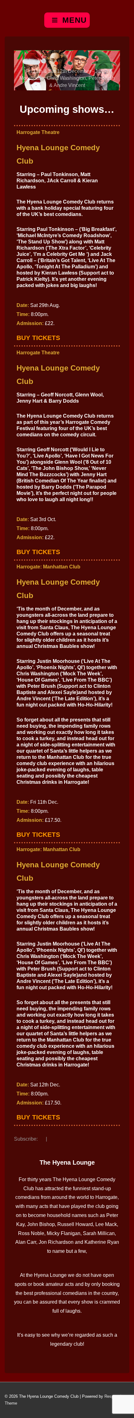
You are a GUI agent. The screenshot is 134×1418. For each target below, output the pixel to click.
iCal (51, 1139)
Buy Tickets (38, 337)
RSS (42, 1139)
